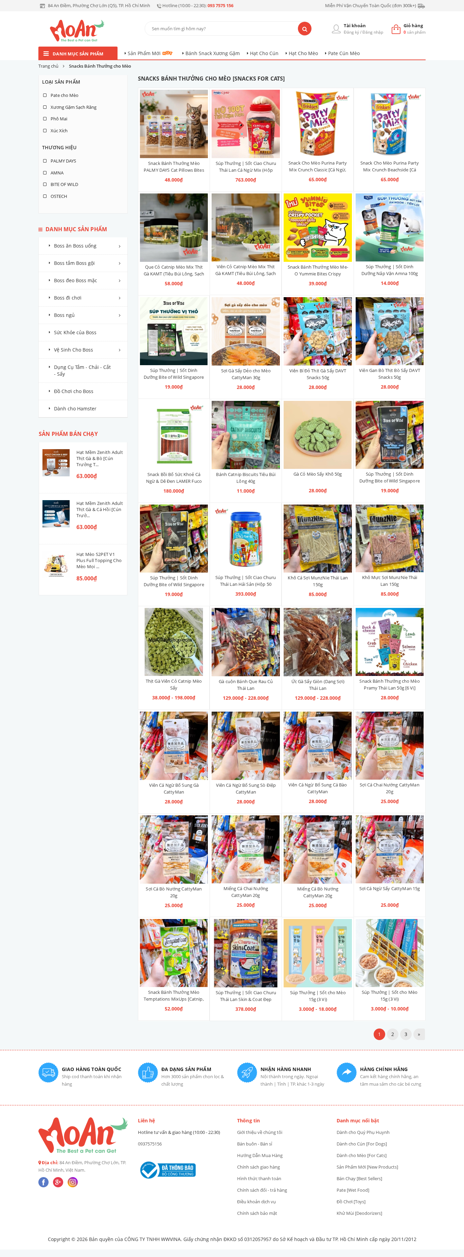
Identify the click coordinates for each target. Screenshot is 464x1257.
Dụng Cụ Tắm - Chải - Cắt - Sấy (82, 370)
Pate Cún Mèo (344, 53)
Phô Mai (58, 119)
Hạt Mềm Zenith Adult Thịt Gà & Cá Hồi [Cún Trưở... (99, 509)
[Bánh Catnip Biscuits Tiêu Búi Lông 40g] (246, 435)
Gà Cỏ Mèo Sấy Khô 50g (317, 474)
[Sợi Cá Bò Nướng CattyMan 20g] (174, 849)
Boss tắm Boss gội (74, 263)
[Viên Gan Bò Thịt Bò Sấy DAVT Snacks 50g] (389, 331)
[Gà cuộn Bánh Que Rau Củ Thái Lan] (246, 642)
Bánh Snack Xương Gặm (212, 53)
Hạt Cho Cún (264, 53)
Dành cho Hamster (75, 408)
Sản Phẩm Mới (144, 53)
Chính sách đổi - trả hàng (262, 1190)
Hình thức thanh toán (259, 1178)
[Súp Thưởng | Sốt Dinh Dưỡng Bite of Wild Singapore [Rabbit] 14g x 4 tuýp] (174, 331)
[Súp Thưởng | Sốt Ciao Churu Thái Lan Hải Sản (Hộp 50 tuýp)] (245, 538)
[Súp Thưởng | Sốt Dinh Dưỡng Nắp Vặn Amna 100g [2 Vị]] (389, 227)
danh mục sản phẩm (78, 54)
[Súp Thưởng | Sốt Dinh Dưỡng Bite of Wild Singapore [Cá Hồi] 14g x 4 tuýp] (389, 435)
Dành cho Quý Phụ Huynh (363, 1132)
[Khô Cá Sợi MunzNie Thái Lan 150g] (318, 539)
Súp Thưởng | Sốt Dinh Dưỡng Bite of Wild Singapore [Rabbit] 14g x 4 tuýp (174, 377)
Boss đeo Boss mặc (75, 280)
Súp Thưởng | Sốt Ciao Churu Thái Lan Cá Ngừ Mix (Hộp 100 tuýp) (246, 170)
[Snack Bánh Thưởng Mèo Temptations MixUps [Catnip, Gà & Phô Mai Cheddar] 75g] (174, 953)
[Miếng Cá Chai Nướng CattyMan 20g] (245, 849)
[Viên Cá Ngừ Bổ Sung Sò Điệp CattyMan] (246, 746)
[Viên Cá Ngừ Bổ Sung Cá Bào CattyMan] (317, 745)
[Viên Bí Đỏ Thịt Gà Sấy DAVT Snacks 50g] (318, 331)
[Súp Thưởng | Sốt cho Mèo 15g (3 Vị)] (318, 953)
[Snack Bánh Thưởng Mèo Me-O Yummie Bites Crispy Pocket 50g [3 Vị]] (318, 228)
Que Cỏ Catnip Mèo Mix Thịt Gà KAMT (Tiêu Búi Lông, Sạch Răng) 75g (174, 274)
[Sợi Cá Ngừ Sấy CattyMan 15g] (389, 849)
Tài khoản (355, 25)
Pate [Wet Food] (353, 1190)
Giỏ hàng (413, 25)
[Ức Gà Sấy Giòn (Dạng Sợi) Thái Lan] (318, 642)
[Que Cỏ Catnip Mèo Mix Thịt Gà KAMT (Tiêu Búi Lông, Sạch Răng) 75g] (174, 228)
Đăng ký (351, 32)
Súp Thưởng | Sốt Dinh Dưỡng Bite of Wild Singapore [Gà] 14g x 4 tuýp (174, 584)
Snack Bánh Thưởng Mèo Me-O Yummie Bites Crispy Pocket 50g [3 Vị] (318, 274)
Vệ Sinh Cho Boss (73, 349)
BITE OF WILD (64, 184)
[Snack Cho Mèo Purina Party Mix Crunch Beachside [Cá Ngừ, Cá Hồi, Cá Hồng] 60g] (389, 123)
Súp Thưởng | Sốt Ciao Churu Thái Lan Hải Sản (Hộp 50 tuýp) (245, 584)
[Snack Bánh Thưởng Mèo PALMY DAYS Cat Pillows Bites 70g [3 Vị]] (174, 124)
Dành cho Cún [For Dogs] (362, 1144)
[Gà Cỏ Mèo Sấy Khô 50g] (317, 435)
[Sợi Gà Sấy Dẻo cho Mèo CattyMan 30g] (246, 331)
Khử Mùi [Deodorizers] (359, 1213)
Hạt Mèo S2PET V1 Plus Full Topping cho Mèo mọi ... (99, 560)
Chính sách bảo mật (257, 1213)
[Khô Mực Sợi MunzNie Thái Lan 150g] (389, 538)
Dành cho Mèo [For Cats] (362, 1155)
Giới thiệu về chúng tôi (259, 1132)
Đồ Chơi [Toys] (351, 1202)
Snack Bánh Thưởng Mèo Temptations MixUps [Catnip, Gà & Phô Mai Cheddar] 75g (174, 999)
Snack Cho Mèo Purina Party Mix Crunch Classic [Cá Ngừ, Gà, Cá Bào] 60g (317, 170)
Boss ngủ (64, 315)
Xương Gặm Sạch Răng (73, 107)
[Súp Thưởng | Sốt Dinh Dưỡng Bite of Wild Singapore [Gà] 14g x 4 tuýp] (174, 539)
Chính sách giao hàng (258, 1167)
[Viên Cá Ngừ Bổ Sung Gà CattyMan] (174, 746)
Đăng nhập (372, 32)
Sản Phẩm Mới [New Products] (367, 1167)
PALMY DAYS (63, 161)
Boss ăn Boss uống (75, 245)
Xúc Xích (59, 131)
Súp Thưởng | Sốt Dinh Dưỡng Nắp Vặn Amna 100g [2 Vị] (389, 273)
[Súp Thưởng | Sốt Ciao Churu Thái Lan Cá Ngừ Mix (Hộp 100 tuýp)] (246, 124)
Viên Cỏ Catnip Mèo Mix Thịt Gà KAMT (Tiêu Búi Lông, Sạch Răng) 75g (245, 273)
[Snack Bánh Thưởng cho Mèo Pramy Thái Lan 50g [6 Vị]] (389, 642)
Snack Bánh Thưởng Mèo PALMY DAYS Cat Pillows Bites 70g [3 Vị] (174, 170)
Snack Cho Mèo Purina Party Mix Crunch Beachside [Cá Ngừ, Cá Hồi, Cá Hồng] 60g (389, 170)
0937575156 (150, 1144)
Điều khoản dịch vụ (256, 1202)
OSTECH (58, 196)
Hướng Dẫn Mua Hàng (260, 1155)
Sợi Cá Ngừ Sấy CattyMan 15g (389, 888)
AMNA (57, 173)
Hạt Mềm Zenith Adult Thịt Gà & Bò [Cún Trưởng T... (99, 458)
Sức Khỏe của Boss (75, 332)
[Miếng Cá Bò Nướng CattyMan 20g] (318, 849)
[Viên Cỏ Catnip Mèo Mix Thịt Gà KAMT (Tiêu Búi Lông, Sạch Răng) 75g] (245, 227)
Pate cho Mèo (64, 95)
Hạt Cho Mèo (303, 53)
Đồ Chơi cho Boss (73, 391)
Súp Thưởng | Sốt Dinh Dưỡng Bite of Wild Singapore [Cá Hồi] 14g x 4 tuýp (389, 481)
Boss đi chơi (68, 297)
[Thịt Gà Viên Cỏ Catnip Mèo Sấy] (174, 642)
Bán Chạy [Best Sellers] (359, 1178)
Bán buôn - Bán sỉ (254, 1144)
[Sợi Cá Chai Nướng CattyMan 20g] (389, 745)
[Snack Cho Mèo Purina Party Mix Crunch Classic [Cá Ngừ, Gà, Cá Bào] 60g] (317, 123)
